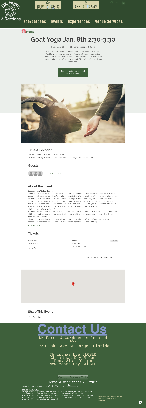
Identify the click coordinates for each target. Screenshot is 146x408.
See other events (73, 74)
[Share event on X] (34, 317)
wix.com (101, 400)
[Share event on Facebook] (29, 317)
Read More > (34, 226)
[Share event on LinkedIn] (39, 317)
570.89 (33, 399)
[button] (48, 6)
